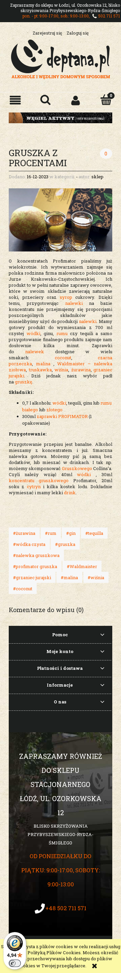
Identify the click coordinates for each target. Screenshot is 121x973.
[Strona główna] (61, 58)
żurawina (81, 370)
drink (70, 493)
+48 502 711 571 (65, 908)
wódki (33, 333)
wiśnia (61, 370)
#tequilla (94, 533)
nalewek (34, 352)
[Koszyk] (106, 99)
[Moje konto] (76, 100)
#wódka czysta (29, 544)
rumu (62, 333)
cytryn (34, 486)
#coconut (22, 589)
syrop (68, 297)
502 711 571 (109, 15)
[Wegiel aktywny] (60, 117)
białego (30, 410)
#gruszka (65, 544)
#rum (50, 533)
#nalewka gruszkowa (36, 555)
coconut (63, 358)
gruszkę (23, 382)
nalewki (77, 303)
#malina (69, 577)
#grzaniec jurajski (32, 577)
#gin (71, 533)
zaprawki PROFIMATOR (62, 416)
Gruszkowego (77, 468)
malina (43, 364)
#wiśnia (96, 577)
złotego (54, 410)
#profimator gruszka (35, 566)
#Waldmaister (82, 566)
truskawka (40, 370)
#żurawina (24, 533)
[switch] (15, 963)
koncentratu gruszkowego (41, 480)
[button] (15, 100)
